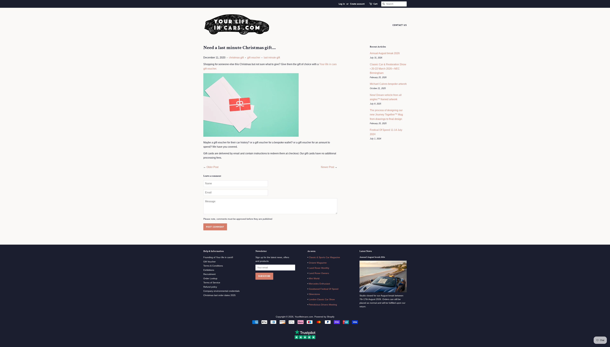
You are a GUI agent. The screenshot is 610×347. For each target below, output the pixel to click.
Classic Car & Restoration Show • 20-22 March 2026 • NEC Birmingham (388, 68)
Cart (375, 3)
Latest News (365, 251)
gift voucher (253, 57)
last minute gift (272, 57)
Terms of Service (211, 282)
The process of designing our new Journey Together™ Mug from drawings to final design (386, 114)
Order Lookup (210, 278)
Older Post (212, 167)
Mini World (314, 278)
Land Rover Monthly (319, 268)
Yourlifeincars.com (304, 317)
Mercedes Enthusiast (319, 284)
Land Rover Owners (319, 273)
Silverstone (314, 294)
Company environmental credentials (221, 291)
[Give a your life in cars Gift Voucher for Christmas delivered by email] (251, 135)
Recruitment (209, 274)
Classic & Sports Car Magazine (324, 257)
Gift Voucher (209, 261)
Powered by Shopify (324, 317)
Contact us (400, 25)
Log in (342, 3)
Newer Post (327, 167)
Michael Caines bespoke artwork (388, 84)
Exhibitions (208, 270)
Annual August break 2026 (385, 53)
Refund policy (210, 287)
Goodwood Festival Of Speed (323, 289)
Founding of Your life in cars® (218, 257)
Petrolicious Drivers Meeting (323, 305)
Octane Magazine (318, 263)
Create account (357, 3)
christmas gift (236, 57)
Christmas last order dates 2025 (219, 295)
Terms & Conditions (213, 266)
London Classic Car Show (322, 299)
